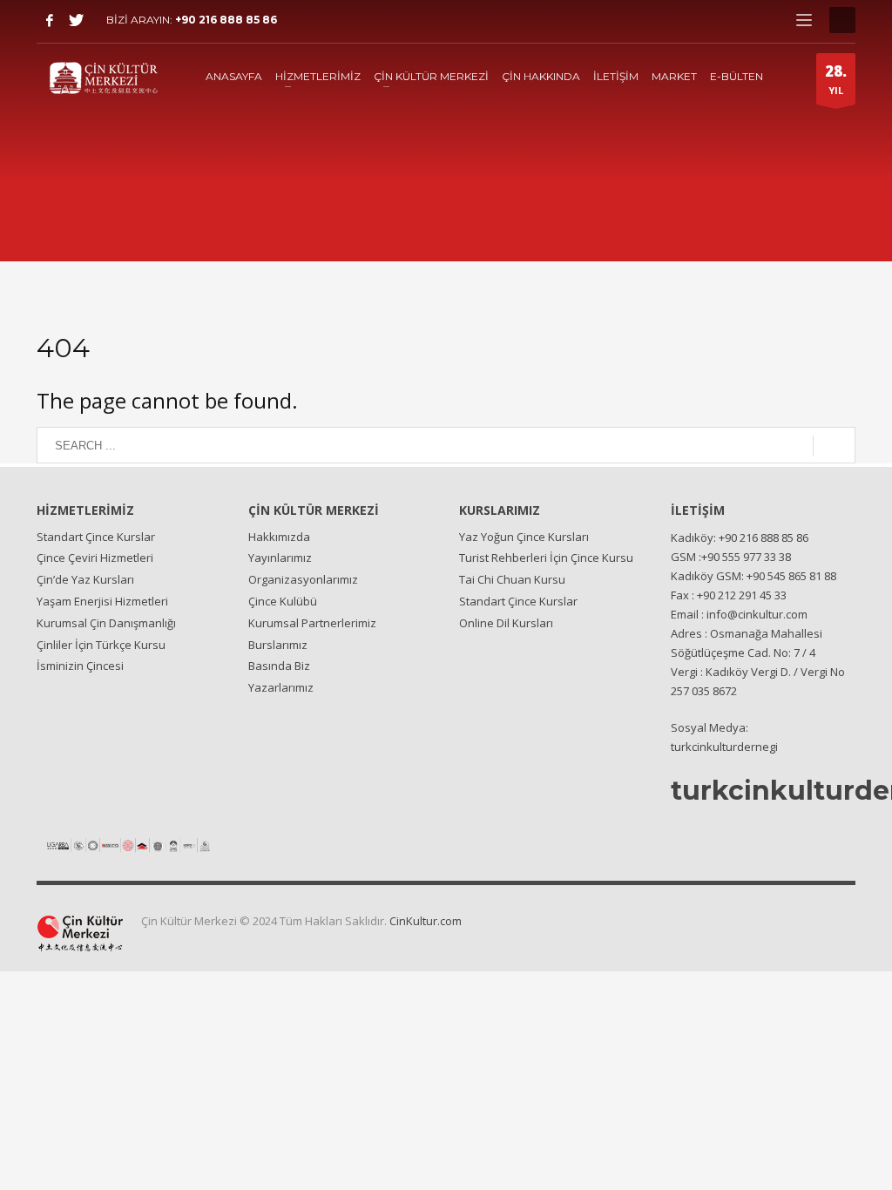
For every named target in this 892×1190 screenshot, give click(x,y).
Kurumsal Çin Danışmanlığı (106, 623)
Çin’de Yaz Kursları (85, 579)
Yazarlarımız (281, 687)
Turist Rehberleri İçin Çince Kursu (546, 557)
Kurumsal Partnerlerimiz (312, 623)
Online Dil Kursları (506, 623)
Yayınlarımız (280, 557)
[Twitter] (76, 20)
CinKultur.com (425, 921)
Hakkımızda (279, 536)
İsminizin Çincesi (80, 665)
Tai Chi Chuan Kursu (512, 579)
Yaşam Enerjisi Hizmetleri (102, 601)
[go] (834, 446)
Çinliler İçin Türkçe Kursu (101, 644)
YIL (836, 79)
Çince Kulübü (282, 601)
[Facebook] (50, 20)
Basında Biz (279, 665)
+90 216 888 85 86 (226, 19)
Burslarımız (277, 644)
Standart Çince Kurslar (96, 536)
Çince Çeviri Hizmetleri (95, 557)
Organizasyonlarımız (303, 579)
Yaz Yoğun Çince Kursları (524, 536)
